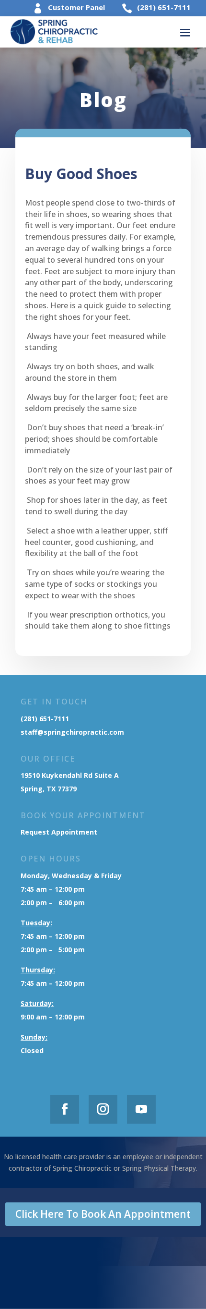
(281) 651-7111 (164, 7)
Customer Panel (76, 7)
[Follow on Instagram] (103, 1109)
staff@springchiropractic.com (72, 732)
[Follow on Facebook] (64, 1109)
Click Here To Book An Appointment (103, 1214)
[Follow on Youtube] (141, 1109)
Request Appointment (60, 831)
